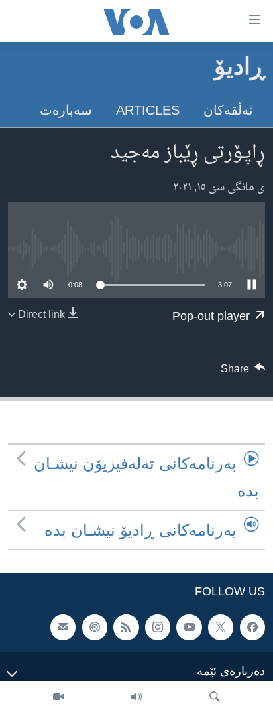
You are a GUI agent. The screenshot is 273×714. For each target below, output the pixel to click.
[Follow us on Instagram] (157, 627)
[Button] (243, 372)
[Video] (58, 697)
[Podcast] (94, 627)
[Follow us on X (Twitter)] (220, 627)
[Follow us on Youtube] (188, 627)
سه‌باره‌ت (66, 110)
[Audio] (136, 697)
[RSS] (125, 627)
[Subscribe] (63, 627)
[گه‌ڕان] (215, 697)
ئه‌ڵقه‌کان (228, 110)
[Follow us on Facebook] (252, 627)
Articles (148, 110)
